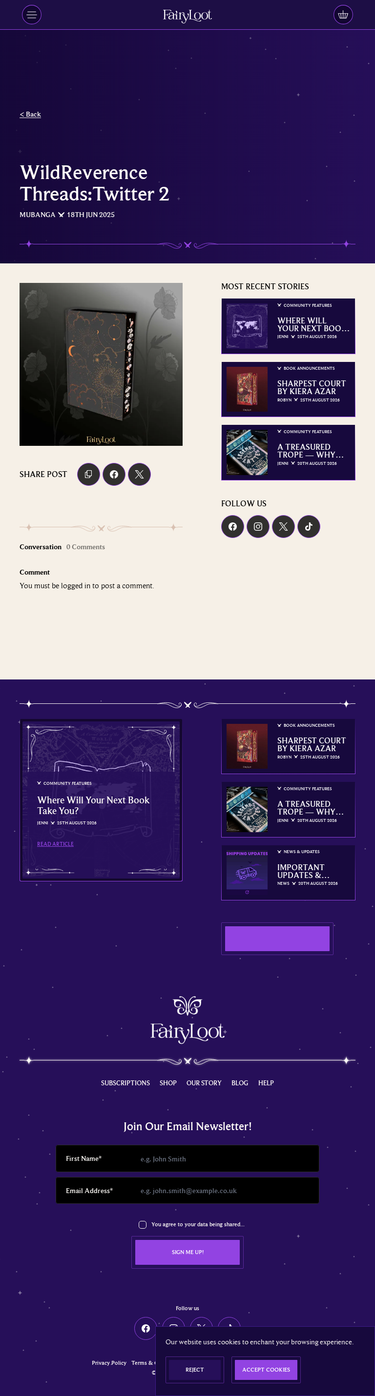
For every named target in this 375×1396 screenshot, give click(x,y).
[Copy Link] (88, 474)
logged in (75, 585)
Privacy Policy (109, 1363)
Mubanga (38, 214)
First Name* (84, 1158)
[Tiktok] (308, 526)
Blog (240, 1082)
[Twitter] (283, 526)
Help (266, 1082)
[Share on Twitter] (139, 474)
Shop (168, 1082)
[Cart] (343, 14)
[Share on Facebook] (114, 474)
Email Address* (89, 1190)
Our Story (204, 1082)
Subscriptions (125, 1082)
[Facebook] (232, 526)
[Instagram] (258, 526)
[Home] (187, 16)
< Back (30, 114)
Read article (55, 843)
